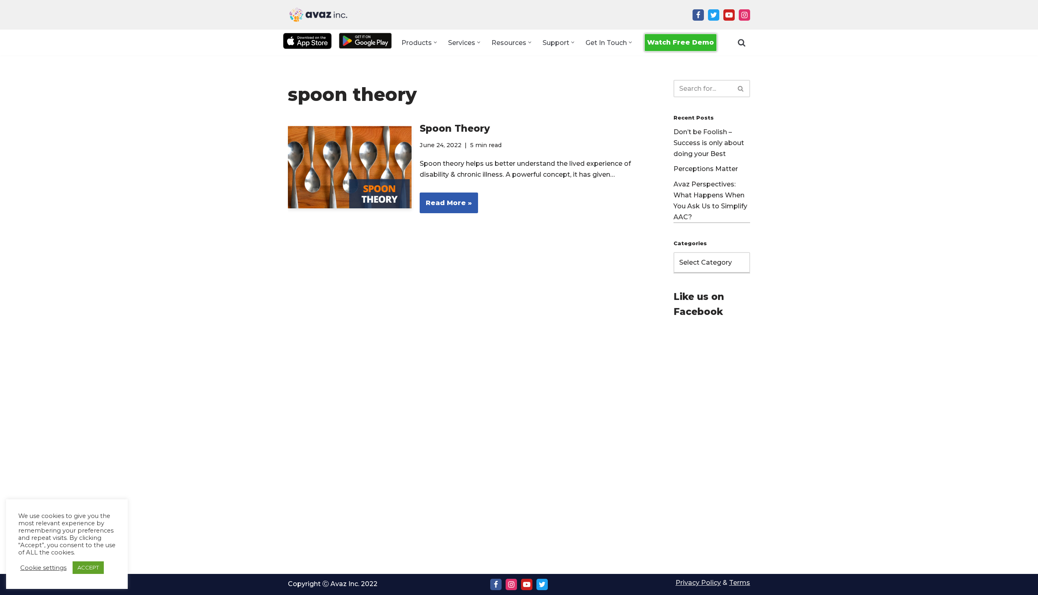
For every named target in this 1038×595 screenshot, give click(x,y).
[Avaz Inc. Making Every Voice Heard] (318, 14)
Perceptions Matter (705, 169)
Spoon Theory (455, 128)
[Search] (742, 43)
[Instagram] (744, 15)
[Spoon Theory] (350, 167)
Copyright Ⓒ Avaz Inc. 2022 (332, 584)
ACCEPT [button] (88, 567)
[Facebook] (698, 15)
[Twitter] (713, 15)
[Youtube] (729, 15)
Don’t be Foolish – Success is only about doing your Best (708, 143)
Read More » (446, 206)
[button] (435, 42)
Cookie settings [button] (43, 567)
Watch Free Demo (680, 42)
